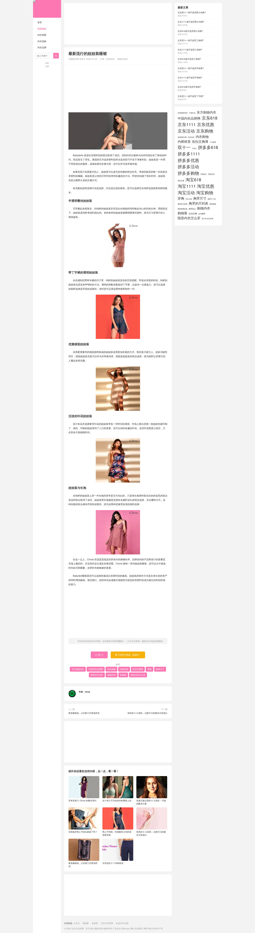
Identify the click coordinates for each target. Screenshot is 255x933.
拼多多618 (208, 147)
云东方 (77, 923)
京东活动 (186, 131)
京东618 (209, 118)
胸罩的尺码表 (97, 674)
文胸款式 (203, 174)
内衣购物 (111, 669)
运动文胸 (193, 213)
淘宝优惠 (205, 186)
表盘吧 (95, 923)
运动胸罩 (201, 213)
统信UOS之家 (122, 923)
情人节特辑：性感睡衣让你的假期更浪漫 (116, 833)
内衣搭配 (41, 34)
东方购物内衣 (78, 669)
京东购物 (204, 131)
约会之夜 (188, 199)
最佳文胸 (181, 180)
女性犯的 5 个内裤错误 (112, 863)
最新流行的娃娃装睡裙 (152, 641)
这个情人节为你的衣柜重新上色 (116, 800)
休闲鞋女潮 (182, 137)
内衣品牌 (41, 47)
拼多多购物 (188, 173)
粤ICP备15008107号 (153, 928)
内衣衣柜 (191, 137)
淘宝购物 (204, 192)
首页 (39, 22)
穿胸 (149, 669)
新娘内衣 (211, 174)
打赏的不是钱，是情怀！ (128, 654)
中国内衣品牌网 (95, 669)
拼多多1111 (189, 153)
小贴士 (194, 148)
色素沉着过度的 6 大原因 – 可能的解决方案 (151, 802)
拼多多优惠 (188, 160)
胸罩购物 (213, 204)
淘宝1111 (187, 186)
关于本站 (90, 928)
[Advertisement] (118, 23)
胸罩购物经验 (182, 209)
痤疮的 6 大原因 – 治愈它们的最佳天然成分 (147, 712)
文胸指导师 (73, 58)
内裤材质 (124, 669)
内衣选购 (41, 41)
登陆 (47, 63)
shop (87, 691)
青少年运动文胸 (207, 218)
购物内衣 (111, 674)
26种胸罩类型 (183, 113)
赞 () (99, 654)
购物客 (123, 674)
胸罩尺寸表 (212, 199)
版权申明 (108, 928)
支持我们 (139, 928)
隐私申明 (99, 928)
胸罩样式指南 (182, 204)
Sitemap (125, 928)
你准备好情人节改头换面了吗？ (82, 831)
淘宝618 (193, 179)
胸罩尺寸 (160, 669)
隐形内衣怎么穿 (138, 674)
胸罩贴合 (192, 208)
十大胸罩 (213, 142)
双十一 (184, 147)
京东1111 (187, 124)
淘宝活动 (186, 192)
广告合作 (117, 928)
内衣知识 (41, 28)
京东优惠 (205, 124)
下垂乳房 (192, 113)
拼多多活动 (188, 166)
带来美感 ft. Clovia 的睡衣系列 (82, 800)
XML (132, 928)
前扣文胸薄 (138, 669)
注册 (47, 66)
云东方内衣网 (47, 9)
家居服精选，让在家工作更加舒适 (83, 712)
